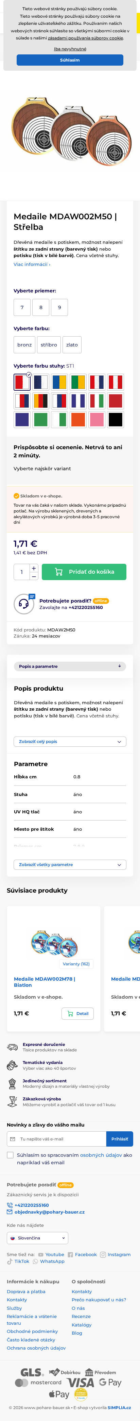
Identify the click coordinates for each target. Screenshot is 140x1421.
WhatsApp (52, 1261)
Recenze (81, 1316)
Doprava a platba (26, 1291)
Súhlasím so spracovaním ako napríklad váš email (74, 1159)
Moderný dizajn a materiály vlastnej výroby (66, 1086)
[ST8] (40, 400)
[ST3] (59, 382)
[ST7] (22, 400)
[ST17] (78, 419)
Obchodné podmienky (32, 1331)
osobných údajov (101, 1155)
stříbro (49, 345)
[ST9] (59, 400)
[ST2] (40, 382)
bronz (24, 345)
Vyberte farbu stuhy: (44, 366)
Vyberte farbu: (32, 328)
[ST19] (115, 419)
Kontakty (17, 1299)
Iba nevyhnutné (70, 48)
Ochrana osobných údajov (36, 1348)
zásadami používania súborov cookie (85, 37)
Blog (77, 1333)
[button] (70, 741)
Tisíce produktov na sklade (50, 1049)
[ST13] (22, 419)
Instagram (119, 1254)
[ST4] (78, 382)
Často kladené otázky (31, 1339)
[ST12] (115, 400)
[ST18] (96, 419)
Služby (14, 1308)
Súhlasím (70, 60)
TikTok (22, 1261)
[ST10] (78, 400)
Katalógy (81, 1324)
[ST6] (115, 382)
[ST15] (59, 419)
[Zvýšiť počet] (34, 568)
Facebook (86, 1254)
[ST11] (96, 400)
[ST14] (40, 419)
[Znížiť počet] (34, 576)
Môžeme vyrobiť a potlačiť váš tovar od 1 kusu (69, 1104)
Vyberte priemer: (35, 291)
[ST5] (96, 382)
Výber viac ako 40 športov (49, 1068)
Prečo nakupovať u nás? (99, 1299)
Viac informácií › (32, 264)
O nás (78, 1308)
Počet (22, 572)
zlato (72, 345)
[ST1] (22, 382)
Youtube (55, 1254)
